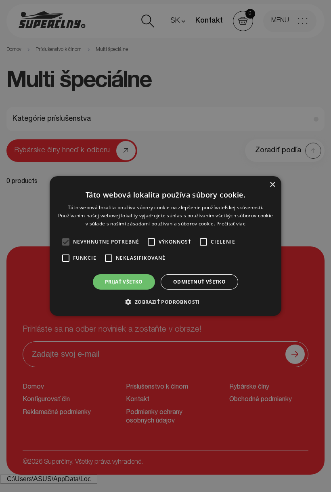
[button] (165, 302)
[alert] (165, 246)
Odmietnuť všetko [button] (199, 281)
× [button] (272, 185)
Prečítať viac (230, 223)
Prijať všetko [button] (124, 281)
